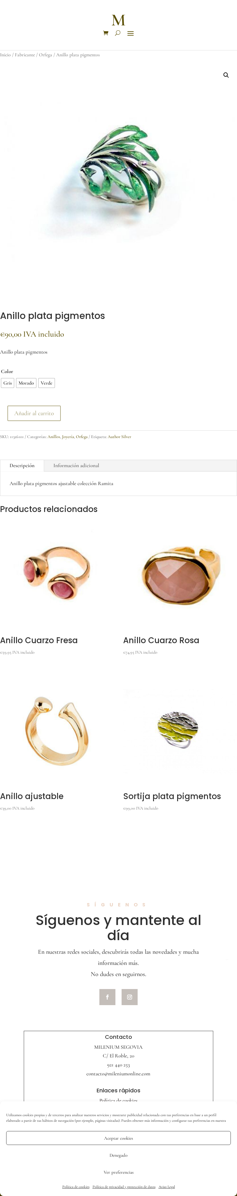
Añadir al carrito (34, 413)
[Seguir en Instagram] (130, 997)
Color (7, 371)
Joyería (68, 436)
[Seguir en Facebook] (107, 997)
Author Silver (119, 436)
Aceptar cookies (118, 1138)
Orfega (45, 55)
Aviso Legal (167, 1187)
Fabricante (25, 55)
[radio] (7, 383)
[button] (226, 75)
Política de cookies (75, 1187)
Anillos (54, 436)
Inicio (5, 55)
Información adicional (76, 465)
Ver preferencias (119, 1172)
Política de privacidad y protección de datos (124, 1187)
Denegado (118, 1155)
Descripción (22, 465)
